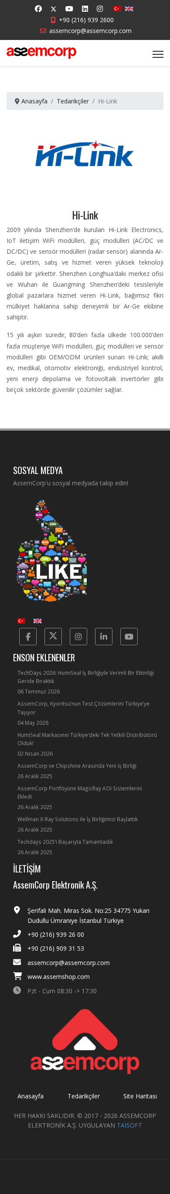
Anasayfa (30, 1096)
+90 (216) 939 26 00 (55, 934)
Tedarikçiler (84, 1096)
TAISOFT (129, 1125)
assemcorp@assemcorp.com (90, 31)
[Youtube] (69, 8)
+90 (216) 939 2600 (86, 20)
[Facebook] (38, 8)
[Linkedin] (85, 8)
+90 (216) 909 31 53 (55, 948)
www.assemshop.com (58, 976)
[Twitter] (54, 9)
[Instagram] (100, 8)
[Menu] (158, 54)
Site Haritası (140, 1096)
